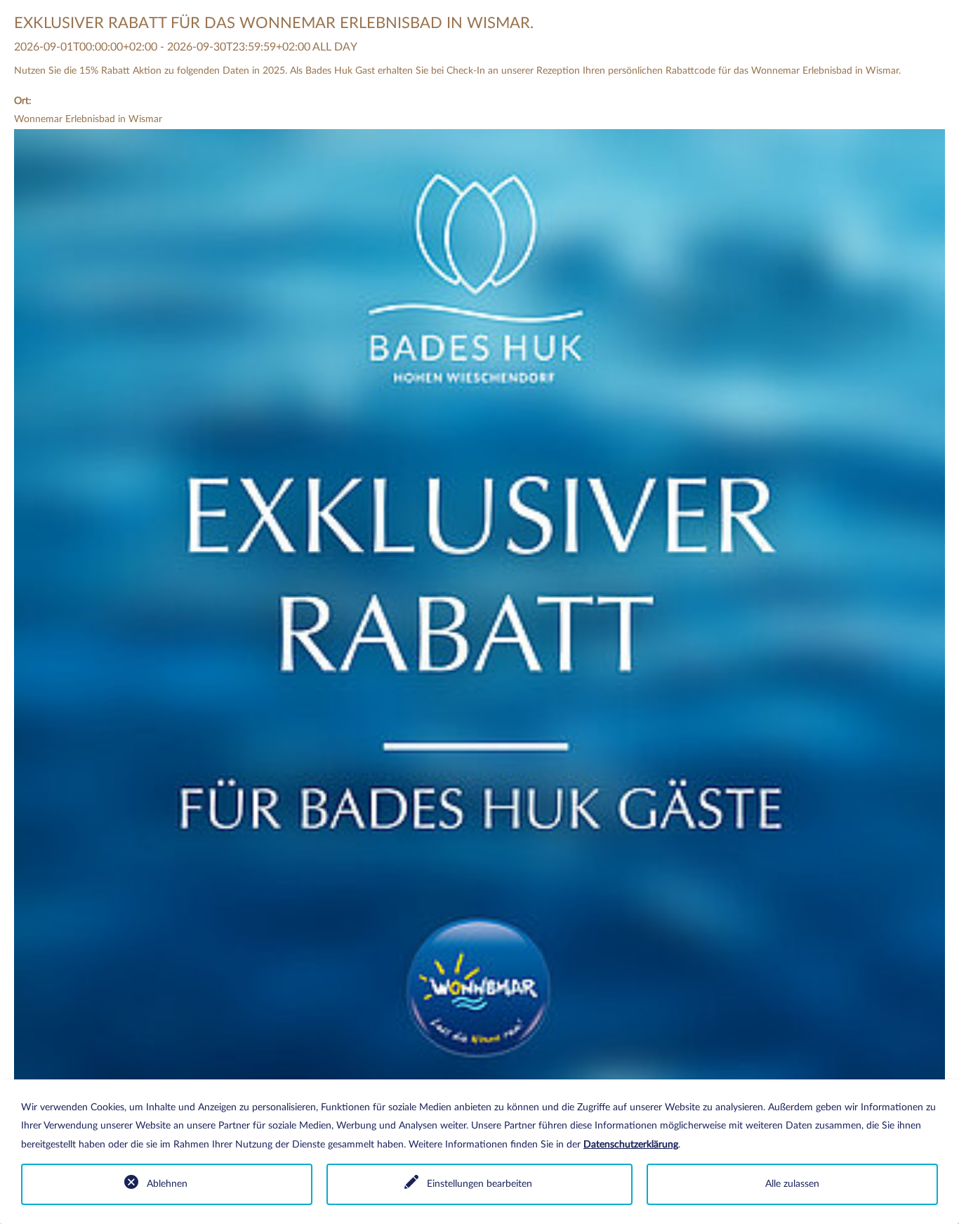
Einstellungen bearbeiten (479, 1184)
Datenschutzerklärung (630, 1145)
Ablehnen (167, 1184)
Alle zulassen (792, 1184)
